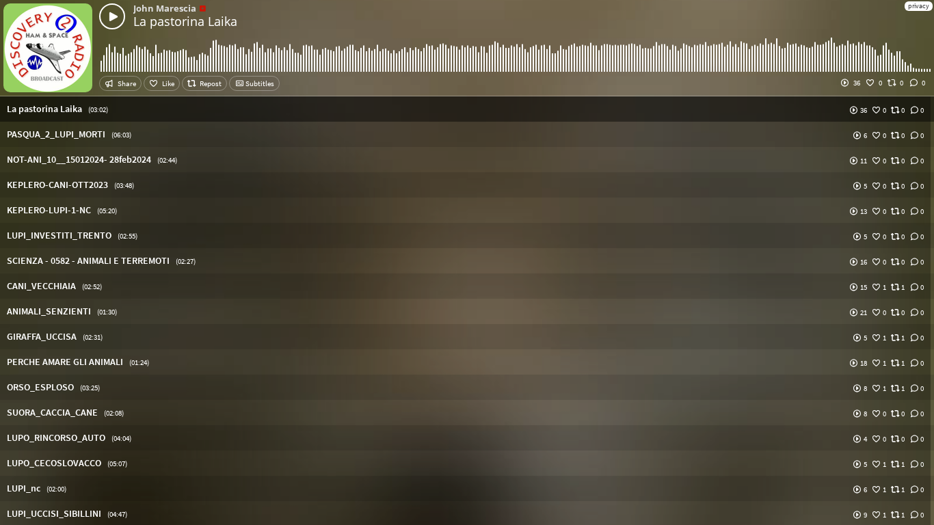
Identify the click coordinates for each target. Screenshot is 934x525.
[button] (467, 109)
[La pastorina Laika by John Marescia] (112, 16)
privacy (918, 5)
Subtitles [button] (259, 83)
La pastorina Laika (185, 21)
